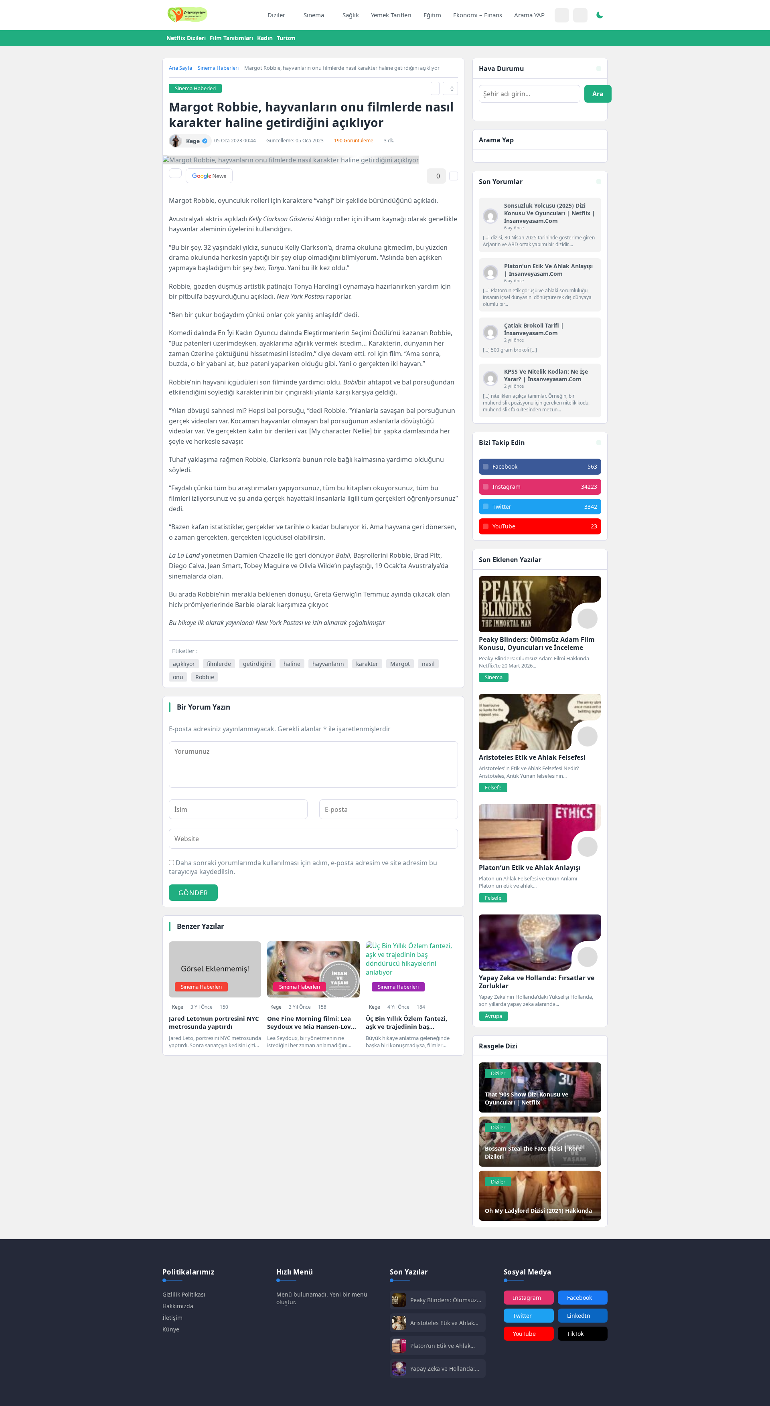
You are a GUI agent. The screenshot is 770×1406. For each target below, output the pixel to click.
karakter (367, 664)
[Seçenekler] (453, 176)
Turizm (286, 38)
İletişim (172, 1317)
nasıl (428, 664)
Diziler (276, 15)
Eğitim (432, 15)
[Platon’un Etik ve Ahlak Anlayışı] (540, 832)
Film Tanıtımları (231, 38)
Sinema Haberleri (218, 67)
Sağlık (350, 15)
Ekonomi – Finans (477, 15)
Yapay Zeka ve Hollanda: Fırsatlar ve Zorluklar (442, 1368)
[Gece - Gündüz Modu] (600, 16)
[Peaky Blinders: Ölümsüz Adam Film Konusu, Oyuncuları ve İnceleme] (540, 604)
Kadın (265, 38)
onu (178, 677)
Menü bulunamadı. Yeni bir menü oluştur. (321, 1298)
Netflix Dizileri (186, 38)
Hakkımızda (177, 1306)
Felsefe (493, 787)
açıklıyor (184, 664)
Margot (400, 664)
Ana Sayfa (180, 67)
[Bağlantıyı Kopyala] (435, 88)
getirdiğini (257, 664)
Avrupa (493, 1016)
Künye (170, 1329)
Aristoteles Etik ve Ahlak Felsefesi (442, 1323)
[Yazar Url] (175, 141)
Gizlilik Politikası (183, 1294)
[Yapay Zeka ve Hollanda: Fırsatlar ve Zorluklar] (540, 942)
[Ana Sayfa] (253, 15)
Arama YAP (529, 15)
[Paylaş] (175, 173)
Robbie (204, 677)
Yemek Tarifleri (391, 15)
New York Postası (300, 296)
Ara (598, 93)
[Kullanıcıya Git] (490, 216)
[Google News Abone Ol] (209, 175)
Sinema (314, 15)
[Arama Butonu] (580, 15)
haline (292, 664)
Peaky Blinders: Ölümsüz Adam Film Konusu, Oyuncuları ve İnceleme (443, 1300)
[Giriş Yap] (562, 15)
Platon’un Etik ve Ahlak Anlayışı (440, 1345)
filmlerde (219, 664)
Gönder (193, 892)
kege (177, 1006)
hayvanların (328, 664)
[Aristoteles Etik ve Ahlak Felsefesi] (540, 722)
